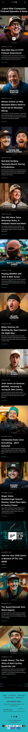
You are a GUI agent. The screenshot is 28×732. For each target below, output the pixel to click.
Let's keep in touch (14, 701)
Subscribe (20, 708)
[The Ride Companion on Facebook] (11, 716)
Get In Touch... (13, 695)
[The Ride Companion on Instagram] (14, 716)
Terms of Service (9, 697)
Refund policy (20, 697)
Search (5, 695)
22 (21, 685)
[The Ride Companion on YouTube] (16, 716)
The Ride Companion (17, 720)
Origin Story (21, 695)
